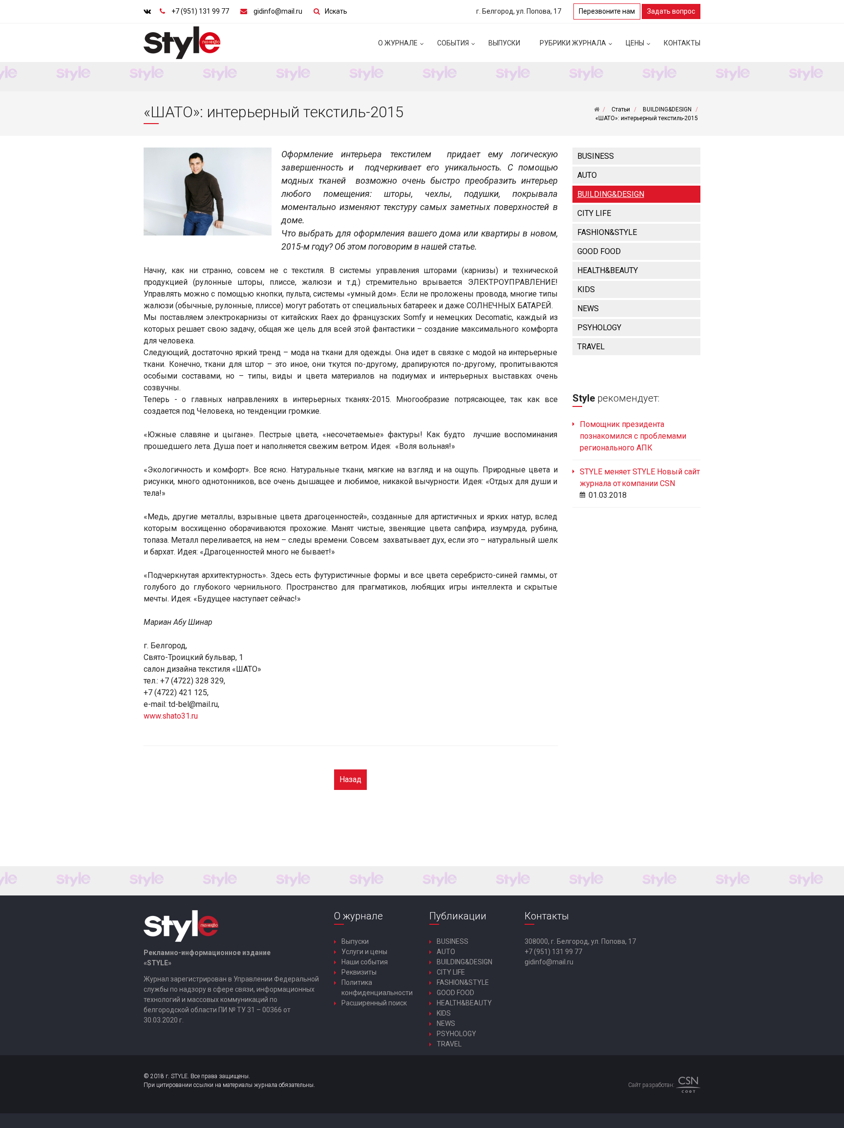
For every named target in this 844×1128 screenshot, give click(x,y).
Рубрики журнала (573, 43)
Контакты (682, 43)
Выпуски (504, 43)
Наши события (364, 962)
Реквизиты (359, 972)
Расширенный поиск (374, 1003)
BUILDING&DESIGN (610, 194)
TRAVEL (591, 346)
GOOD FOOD (599, 251)
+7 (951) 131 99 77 (200, 11)
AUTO (587, 175)
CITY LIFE (594, 213)
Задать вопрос (671, 11)
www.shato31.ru (171, 716)
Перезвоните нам (607, 11)
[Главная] (596, 109)
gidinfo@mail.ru (277, 11)
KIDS (586, 289)
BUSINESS (595, 156)
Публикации (457, 916)
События (453, 43)
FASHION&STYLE (607, 232)
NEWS (588, 308)
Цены (635, 43)
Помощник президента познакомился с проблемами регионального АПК (633, 436)
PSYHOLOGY (599, 327)
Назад (350, 779)
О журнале (398, 43)
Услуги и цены (364, 952)
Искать (336, 11)
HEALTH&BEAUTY (607, 270)
